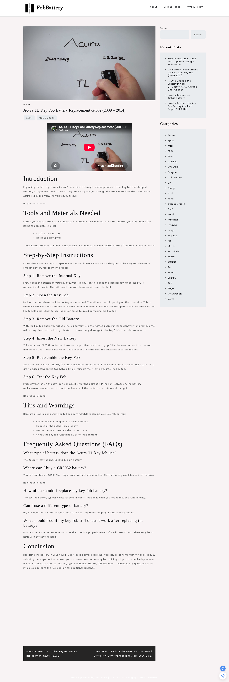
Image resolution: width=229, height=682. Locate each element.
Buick (171, 156)
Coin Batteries (172, 6)
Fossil (171, 198)
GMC (171, 209)
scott (29, 118)
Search (164, 28)
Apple (171, 140)
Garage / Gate (176, 204)
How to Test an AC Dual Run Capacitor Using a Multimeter (182, 61)
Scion (171, 272)
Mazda (172, 246)
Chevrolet (174, 166)
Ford (170, 193)
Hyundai (172, 225)
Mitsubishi (174, 251)
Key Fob (172, 235)
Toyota (172, 288)
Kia (169, 240)
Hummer (173, 219)
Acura (26, 104)
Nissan (171, 256)
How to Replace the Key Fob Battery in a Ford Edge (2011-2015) (182, 106)
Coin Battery (175, 177)
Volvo (171, 299)
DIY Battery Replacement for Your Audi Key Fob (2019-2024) (183, 72)
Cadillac (173, 161)
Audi (170, 145)
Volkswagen (175, 293)
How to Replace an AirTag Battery (179, 96)
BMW (171, 151)
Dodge (172, 188)
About (153, 6)
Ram (170, 267)
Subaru (172, 277)
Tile (170, 283)
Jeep (171, 230)
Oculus (172, 261)
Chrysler (173, 172)
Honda (172, 214)
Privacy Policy (195, 6)
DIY (170, 182)
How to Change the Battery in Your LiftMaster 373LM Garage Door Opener (182, 85)
